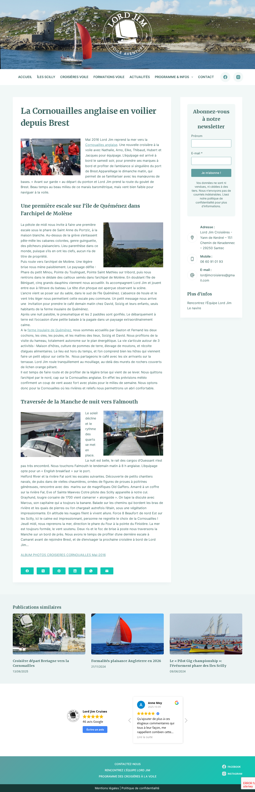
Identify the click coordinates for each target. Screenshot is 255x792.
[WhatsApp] (90, 570)
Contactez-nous (128, 764)
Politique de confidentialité (141, 788)
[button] (186, 722)
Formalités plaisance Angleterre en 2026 (126, 661)
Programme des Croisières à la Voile (127, 776)
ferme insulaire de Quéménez (49, 330)
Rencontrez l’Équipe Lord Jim (209, 303)
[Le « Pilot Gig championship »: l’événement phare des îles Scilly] (206, 634)
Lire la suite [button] (145, 737)
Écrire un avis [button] (95, 729)
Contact (206, 77)
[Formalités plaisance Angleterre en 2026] (127, 634)
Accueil (25, 77)
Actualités (139, 77)
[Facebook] (225, 77)
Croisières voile (74, 77)
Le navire (194, 308)
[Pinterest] (59, 570)
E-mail (197, 153)
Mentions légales (107, 788)
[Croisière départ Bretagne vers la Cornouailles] (49, 634)
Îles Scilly (46, 77)
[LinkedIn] (75, 570)
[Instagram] (238, 77)
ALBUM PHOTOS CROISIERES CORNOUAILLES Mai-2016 (63, 555)
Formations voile (109, 77)
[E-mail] (106, 570)
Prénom (196, 136)
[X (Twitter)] (43, 570)
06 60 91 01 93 (211, 262)
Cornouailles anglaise (101, 145)
